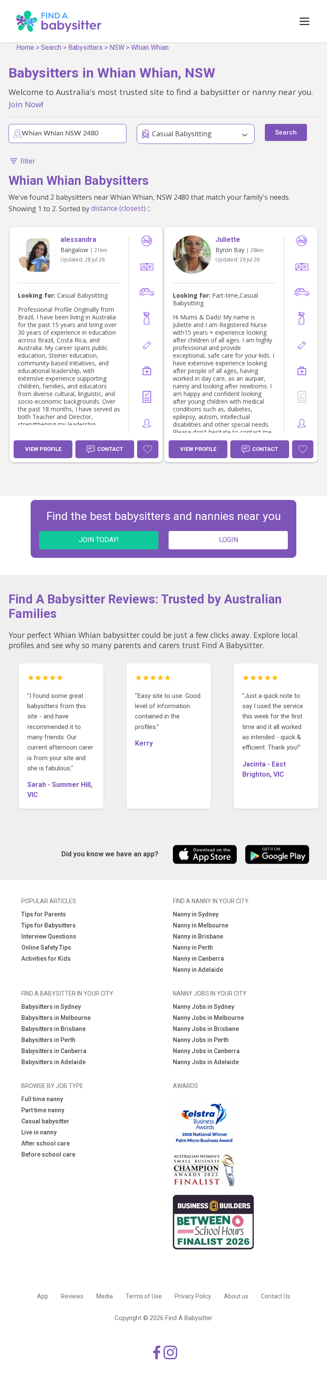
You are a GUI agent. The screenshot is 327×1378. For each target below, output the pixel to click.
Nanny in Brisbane (198, 936)
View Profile (43, 449)
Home (25, 47)
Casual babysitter (45, 1121)
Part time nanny (42, 1110)
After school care (45, 1143)
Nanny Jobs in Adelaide (206, 1062)
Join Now (25, 104)
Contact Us (275, 1296)
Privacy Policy (193, 1296)
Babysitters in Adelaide (53, 1062)
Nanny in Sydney (195, 914)
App (42, 1296)
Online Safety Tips (46, 947)
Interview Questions (48, 936)
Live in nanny (39, 1132)
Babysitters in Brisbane (53, 1028)
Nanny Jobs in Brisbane (206, 1028)
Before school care (48, 1154)
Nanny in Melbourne (200, 925)
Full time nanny (42, 1099)
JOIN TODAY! (99, 540)
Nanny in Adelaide (198, 969)
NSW (116, 47)
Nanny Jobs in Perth (201, 1039)
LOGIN (228, 540)
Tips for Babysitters (48, 925)
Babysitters (85, 47)
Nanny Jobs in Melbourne (208, 1017)
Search (51, 47)
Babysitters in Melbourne (56, 1017)
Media (104, 1296)
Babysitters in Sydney (51, 1006)
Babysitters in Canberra (53, 1051)
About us (236, 1296)
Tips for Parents (43, 914)
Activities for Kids (46, 958)
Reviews (72, 1296)
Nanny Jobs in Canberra (206, 1051)
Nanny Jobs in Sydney (203, 1006)
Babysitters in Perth (48, 1039)
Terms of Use (144, 1296)
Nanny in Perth (193, 947)
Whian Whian (150, 47)
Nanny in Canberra (198, 958)
